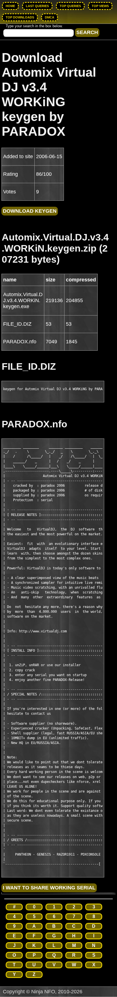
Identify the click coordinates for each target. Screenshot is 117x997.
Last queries (37, 6)
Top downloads (20, 17)
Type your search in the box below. (34, 26)
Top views (100, 6)
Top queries (70, 6)
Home (10, 6)
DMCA (49, 17)
